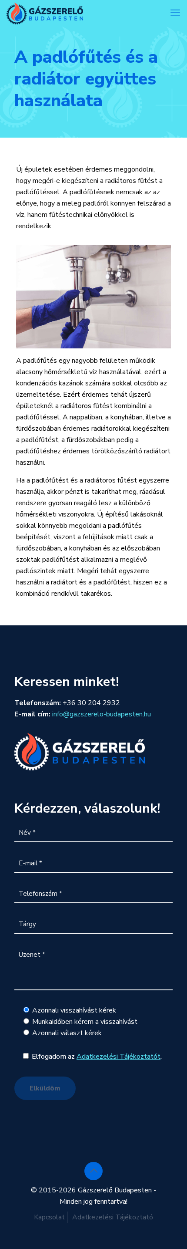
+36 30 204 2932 (91, 703)
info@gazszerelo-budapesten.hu (101, 714)
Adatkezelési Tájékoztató (112, 1217)
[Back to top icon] (93, 1171)
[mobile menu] (175, 13)
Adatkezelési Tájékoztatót (118, 1056)
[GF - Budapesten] (45, 13)
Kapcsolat (49, 1217)
